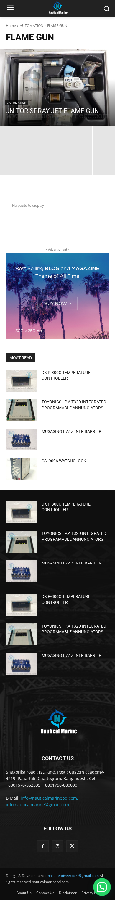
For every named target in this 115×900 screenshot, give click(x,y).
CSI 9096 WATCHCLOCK (64, 460)
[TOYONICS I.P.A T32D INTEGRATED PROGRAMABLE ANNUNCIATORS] (21, 410)
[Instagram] (57, 846)
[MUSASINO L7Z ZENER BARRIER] (21, 440)
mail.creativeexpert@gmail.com (73, 875)
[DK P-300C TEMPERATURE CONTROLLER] (21, 381)
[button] (102, 887)
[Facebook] (43, 846)
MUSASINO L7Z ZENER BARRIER (71, 431)
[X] (72, 846)
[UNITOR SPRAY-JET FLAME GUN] (57, 87)
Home (11, 25)
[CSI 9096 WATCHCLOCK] (21, 469)
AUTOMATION (31, 25)
